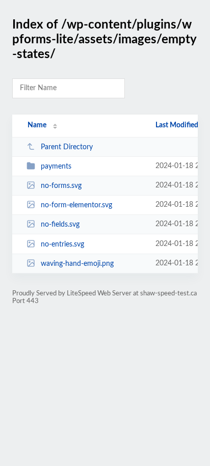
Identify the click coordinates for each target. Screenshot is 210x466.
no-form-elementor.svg (76, 205)
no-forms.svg (61, 185)
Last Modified (176, 125)
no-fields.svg (60, 224)
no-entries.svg (62, 244)
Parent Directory (67, 147)
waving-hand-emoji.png (77, 263)
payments (56, 166)
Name (37, 125)
